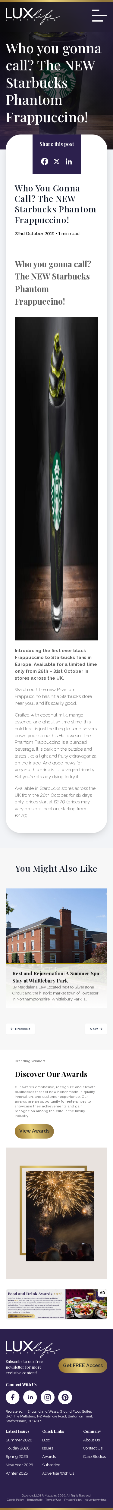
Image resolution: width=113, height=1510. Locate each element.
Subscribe (51, 1465)
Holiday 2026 (18, 1448)
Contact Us (92, 1448)
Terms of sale (34, 1499)
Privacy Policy (73, 1499)
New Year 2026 (19, 1465)
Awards (49, 1456)
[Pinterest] (65, 1397)
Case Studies (94, 1456)
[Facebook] (13, 1397)
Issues (47, 1448)
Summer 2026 (19, 1440)
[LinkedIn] (30, 1397)
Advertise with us (95, 1499)
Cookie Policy (15, 1499)
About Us (91, 1440)
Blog (46, 1440)
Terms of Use (53, 1499)
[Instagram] (48, 1397)
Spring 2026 (17, 1456)
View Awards (34, 1131)
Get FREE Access (83, 1365)
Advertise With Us (58, 1473)
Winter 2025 (17, 1473)
